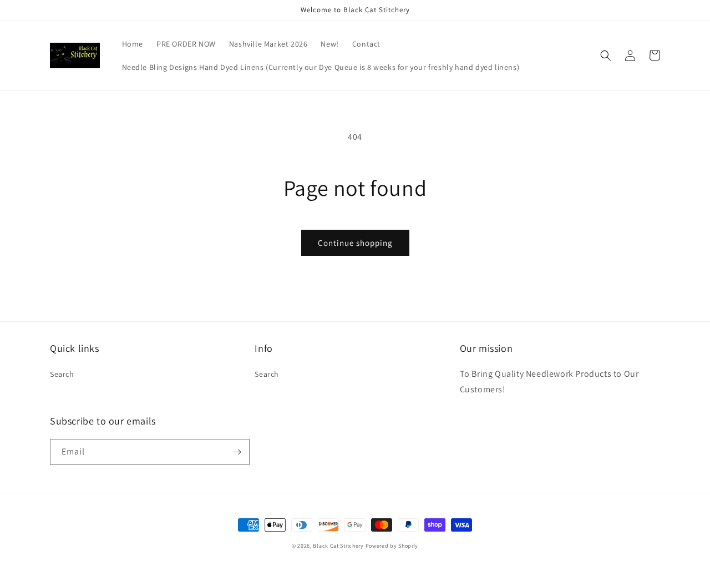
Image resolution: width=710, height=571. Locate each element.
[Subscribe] (237, 452)
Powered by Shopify (392, 545)
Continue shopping (355, 243)
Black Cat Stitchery (338, 545)
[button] (606, 55)
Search (62, 374)
